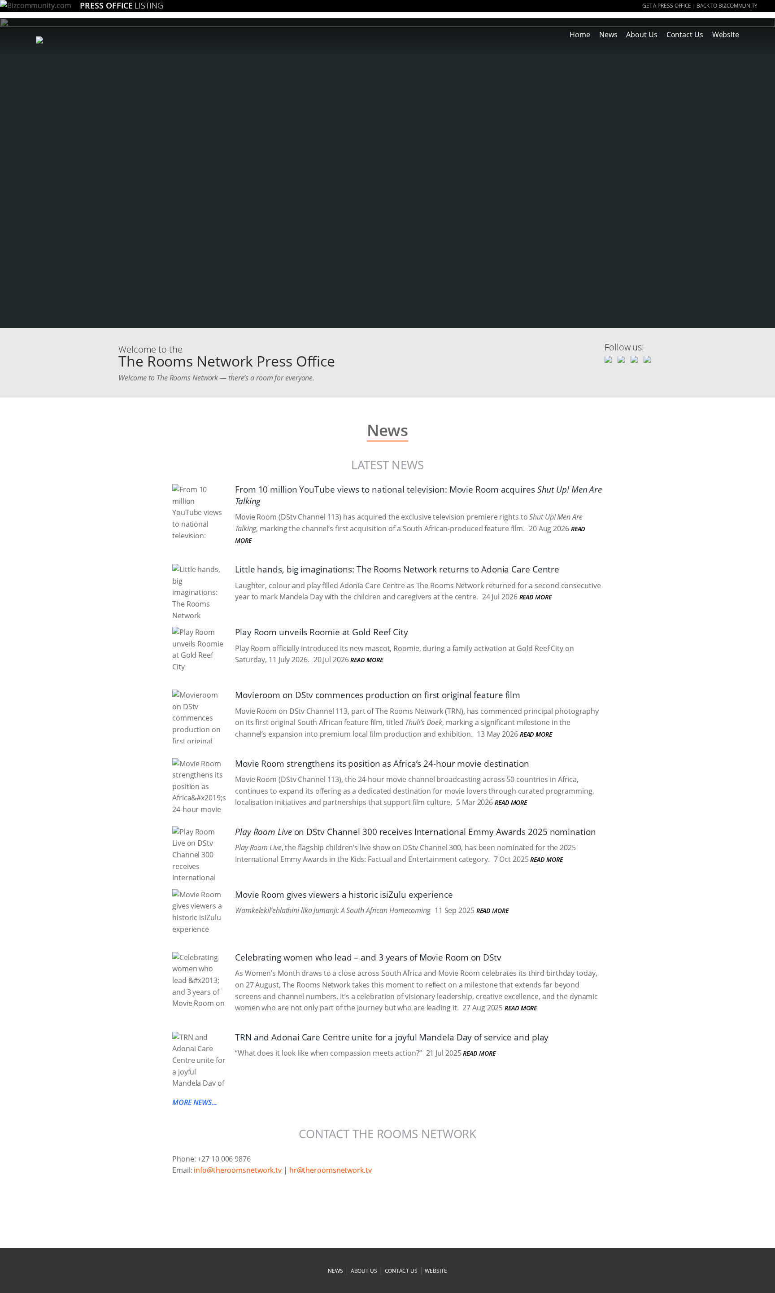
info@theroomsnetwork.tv (238, 1170)
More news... (194, 1102)
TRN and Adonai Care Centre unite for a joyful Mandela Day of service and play (392, 1037)
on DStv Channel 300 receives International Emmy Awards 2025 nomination (415, 832)
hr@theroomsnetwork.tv (330, 1170)
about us (364, 1271)
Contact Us (684, 34)
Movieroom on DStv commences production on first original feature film (377, 695)
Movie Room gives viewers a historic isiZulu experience (344, 894)
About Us (641, 34)
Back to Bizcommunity (727, 5)
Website (725, 34)
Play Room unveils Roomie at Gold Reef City (321, 632)
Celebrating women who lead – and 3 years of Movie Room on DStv (368, 957)
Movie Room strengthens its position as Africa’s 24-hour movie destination (382, 763)
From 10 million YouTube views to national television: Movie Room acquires (418, 495)
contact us (401, 1271)
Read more (535, 597)
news (335, 1271)
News (608, 34)
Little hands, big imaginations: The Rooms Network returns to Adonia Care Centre (397, 569)
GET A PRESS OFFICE (666, 5)
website (436, 1271)
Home (580, 34)
